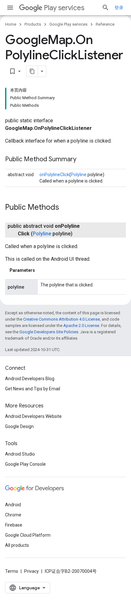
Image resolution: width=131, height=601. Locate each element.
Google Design (19, 426)
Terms (11, 571)
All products (17, 545)
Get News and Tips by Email (32, 388)
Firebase (13, 524)
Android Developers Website (33, 416)
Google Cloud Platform (28, 535)
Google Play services (68, 24)
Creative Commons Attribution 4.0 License (61, 319)
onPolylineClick (54, 174)
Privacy (31, 571)
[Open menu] (10, 7)
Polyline (78, 174)
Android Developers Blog (29, 378)
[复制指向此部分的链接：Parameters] (41, 270)
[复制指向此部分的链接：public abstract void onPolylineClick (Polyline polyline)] (78, 234)
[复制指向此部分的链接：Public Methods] (65, 208)
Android (13, 504)
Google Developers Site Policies (48, 331)
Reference (105, 24)
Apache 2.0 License (81, 325)
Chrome (13, 514)
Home (10, 24)
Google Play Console (25, 464)
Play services (64, 7)
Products (32, 24)
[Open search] (105, 7)
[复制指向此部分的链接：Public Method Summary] (82, 159)
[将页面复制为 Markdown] (32, 71)
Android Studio (20, 454)
